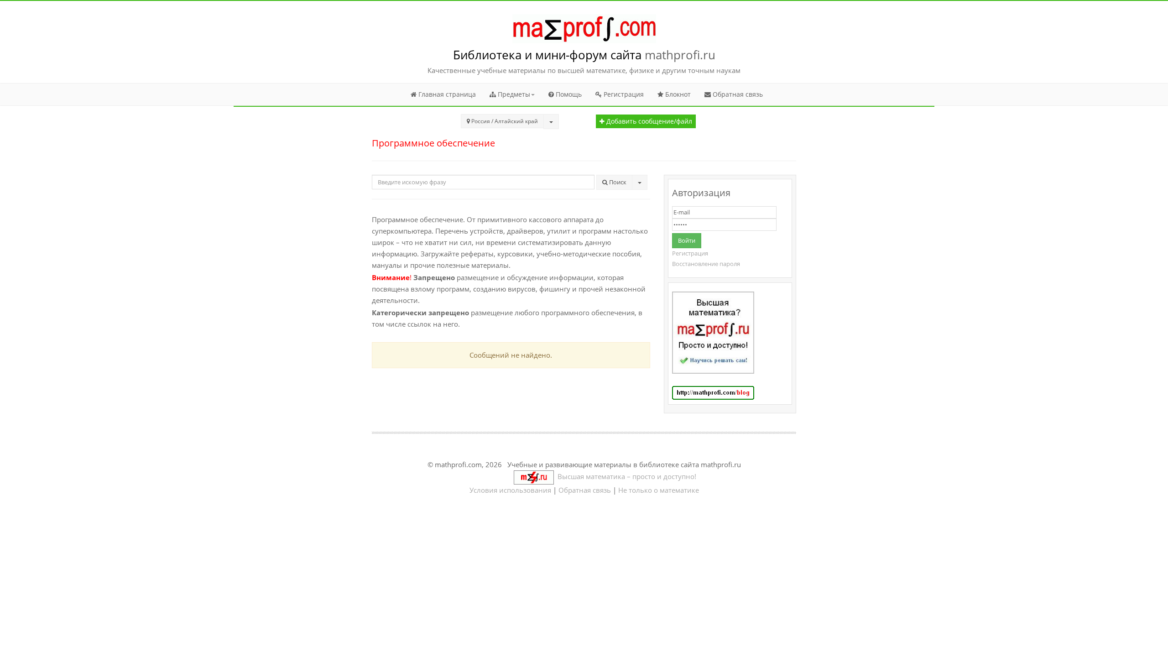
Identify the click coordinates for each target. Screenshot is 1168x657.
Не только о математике (658, 490)
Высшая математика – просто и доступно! (625, 476)
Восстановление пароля (706, 264)
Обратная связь (737, 94)
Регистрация (623, 94)
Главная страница (446, 94)
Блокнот (677, 94)
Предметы (513, 94)
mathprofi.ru (680, 55)
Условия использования (510, 490)
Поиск (617, 182)
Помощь (568, 94)
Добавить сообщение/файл (648, 121)
